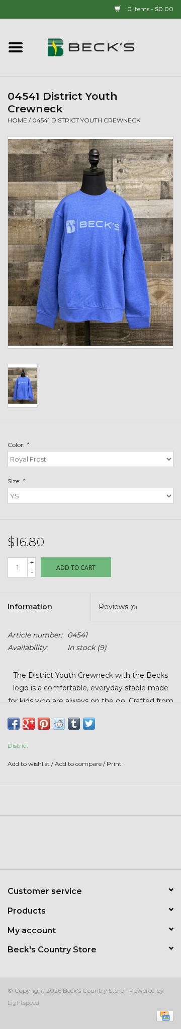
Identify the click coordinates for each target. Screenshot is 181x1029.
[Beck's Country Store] (106, 46)
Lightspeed (23, 1002)
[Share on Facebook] (14, 724)
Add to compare (79, 763)
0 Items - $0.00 (149, 9)
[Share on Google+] (29, 724)
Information (30, 606)
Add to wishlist (29, 763)
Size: (16, 481)
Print (114, 763)
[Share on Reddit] (59, 724)
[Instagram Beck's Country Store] (118, 846)
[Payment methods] (163, 1015)
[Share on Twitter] (89, 724)
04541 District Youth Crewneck (86, 120)
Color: (18, 444)
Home (17, 120)
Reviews (118, 606)
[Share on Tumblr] (74, 724)
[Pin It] (44, 724)
